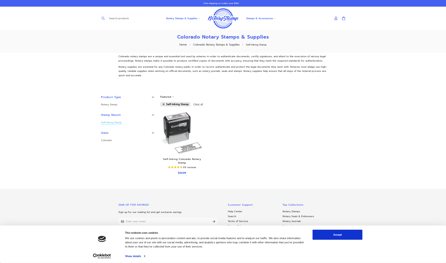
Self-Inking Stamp (111, 122)
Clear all (198, 104)
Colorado (106, 140)
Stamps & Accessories (259, 18)
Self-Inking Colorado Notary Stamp (182, 161)
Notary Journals (292, 221)
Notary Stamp (109, 104)
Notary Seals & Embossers (298, 216)
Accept (337, 234)
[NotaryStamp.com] (223, 18)
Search (232, 216)
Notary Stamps (291, 211)
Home (183, 45)
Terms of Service (238, 221)
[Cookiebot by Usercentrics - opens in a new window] (102, 256)
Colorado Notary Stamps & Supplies (216, 45)
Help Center (235, 211)
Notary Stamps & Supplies (181, 18)
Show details (133, 256)
